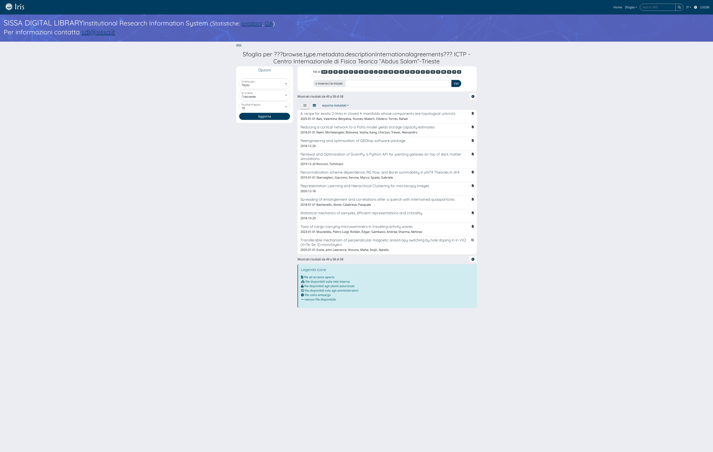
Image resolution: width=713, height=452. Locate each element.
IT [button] (687, 7)
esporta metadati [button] (334, 105)
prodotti (251, 23)
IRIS (239, 45)
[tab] (305, 105)
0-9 (324, 71)
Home (617, 7)
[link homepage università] (17, 7)
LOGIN (704, 7)
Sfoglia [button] (630, 7)
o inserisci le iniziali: (329, 83)
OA (269, 23)
